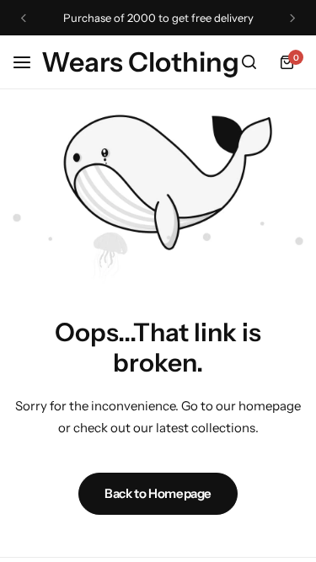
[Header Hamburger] (30, 61)
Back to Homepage (158, 493)
